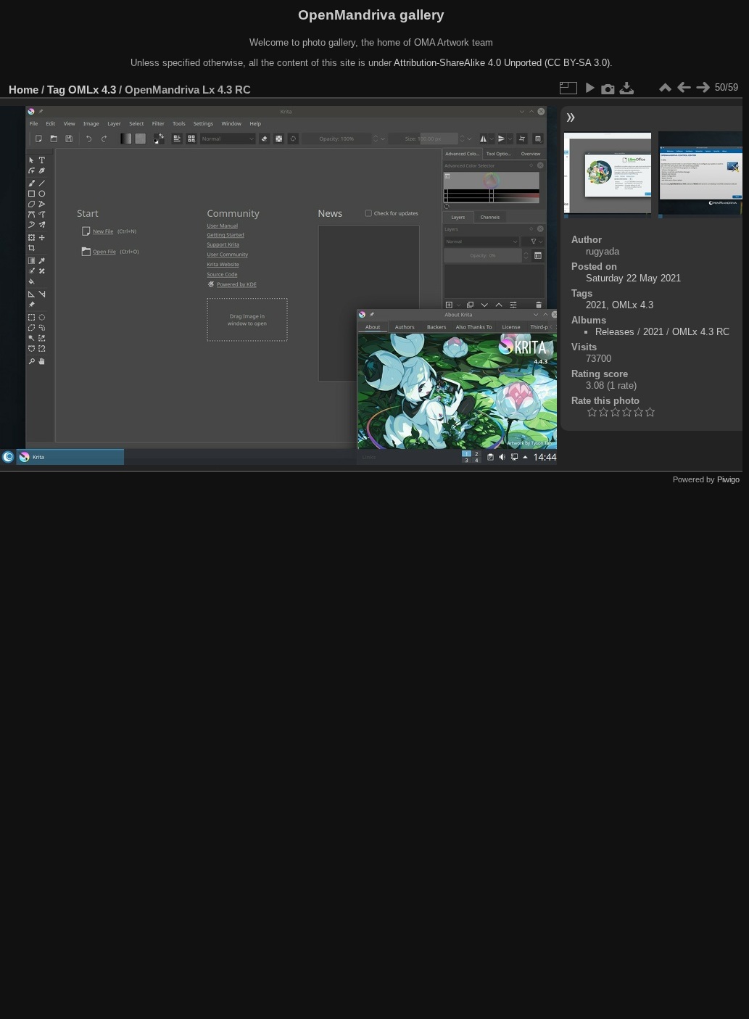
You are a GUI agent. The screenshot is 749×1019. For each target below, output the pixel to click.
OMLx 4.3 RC (700, 331)
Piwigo (728, 479)
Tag (56, 89)
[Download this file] (627, 87)
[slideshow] (589, 87)
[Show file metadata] (608, 87)
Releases (614, 331)
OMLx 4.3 (92, 89)
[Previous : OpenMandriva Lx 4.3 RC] (683, 87)
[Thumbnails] (664, 87)
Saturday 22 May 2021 (633, 278)
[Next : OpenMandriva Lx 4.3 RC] (702, 87)
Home (23, 89)
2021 (596, 305)
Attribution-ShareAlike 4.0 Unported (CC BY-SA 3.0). (503, 62)
